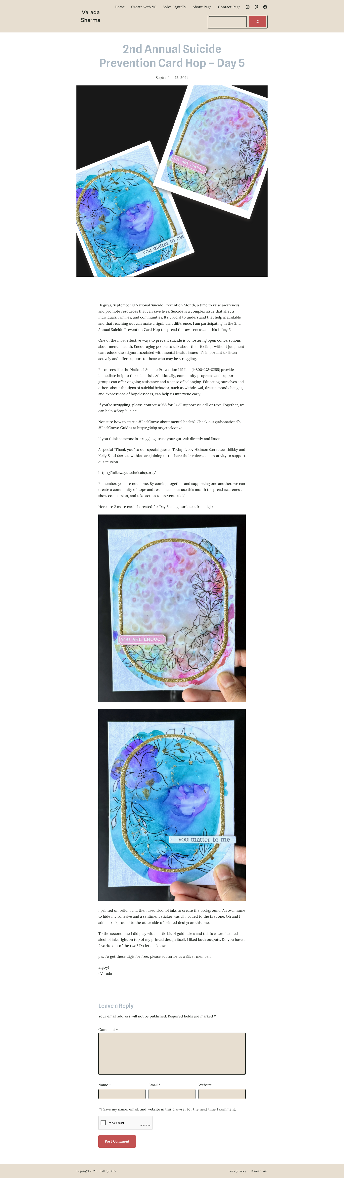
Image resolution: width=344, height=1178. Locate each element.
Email (154, 1085)
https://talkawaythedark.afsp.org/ (127, 472)
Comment (108, 1029)
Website (205, 1085)
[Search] (257, 21)
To (100, 933)
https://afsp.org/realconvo (160, 427)
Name (104, 1085)
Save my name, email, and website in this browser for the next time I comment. (169, 1109)
